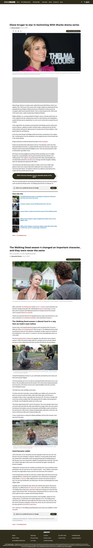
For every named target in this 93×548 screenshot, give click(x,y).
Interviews (44, 2)
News (18, 2)
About (50, 2)
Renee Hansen (15, 28)
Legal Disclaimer (76, 538)
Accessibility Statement (18, 540)
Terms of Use (47, 538)
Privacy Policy (34, 538)
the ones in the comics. (34, 487)
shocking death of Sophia (24, 338)
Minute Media (11, 544)
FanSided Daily (76, 535)
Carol (24, 318)
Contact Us (56, 2)
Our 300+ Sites (62, 535)
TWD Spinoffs (36, 2)
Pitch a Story (15, 538)
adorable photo (31, 159)
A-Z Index (33, 540)
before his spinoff (27, 312)
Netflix (16, 509)
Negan (49, 308)
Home (13, 235)
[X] (84, 1)
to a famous (23, 478)
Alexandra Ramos (16, 256)
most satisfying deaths (27, 329)
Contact (46, 535)
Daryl (40, 308)
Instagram (45, 141)
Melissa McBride (30, 318)
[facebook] (81, 1)
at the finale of (29, 504)
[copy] (21, 31)
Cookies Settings (48, 540)
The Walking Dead (25, 2)
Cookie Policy (62, 538)
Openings (33, 535)
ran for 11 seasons (40, 307)
